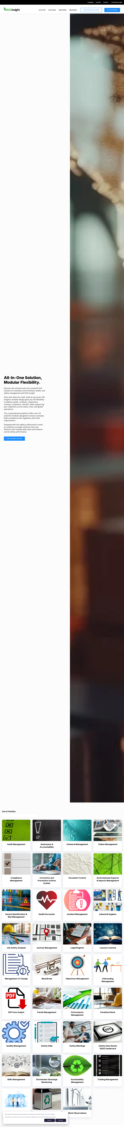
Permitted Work (107, 1012)
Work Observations (77, 1113)
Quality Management (16, 1046)
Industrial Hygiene (107, 914)
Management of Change (16, 979)
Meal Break (47, 979)
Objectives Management (77, 979)
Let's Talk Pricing (112, 10)
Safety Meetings (77, 1046)
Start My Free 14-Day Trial (91, 10)
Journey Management (46, 948)
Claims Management (107, 844)
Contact (98, 2)
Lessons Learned (108, 948)
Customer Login (116, 2)
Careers (105, 2)
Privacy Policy (47, 1114)
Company (90, 2)
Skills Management (16, 1079)
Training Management (107, 1079)
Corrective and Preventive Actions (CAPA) (47, 880)
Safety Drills (47, 1046)
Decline (61, 1120)
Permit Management (46, 1012)
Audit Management (16, 844)
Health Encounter (47, 914)
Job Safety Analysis (16, 948)
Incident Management (77, 914)
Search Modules (9, 811)
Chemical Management (77, 844)
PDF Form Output (16, 1012)
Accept (49, 1120)
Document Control (77, 878)
